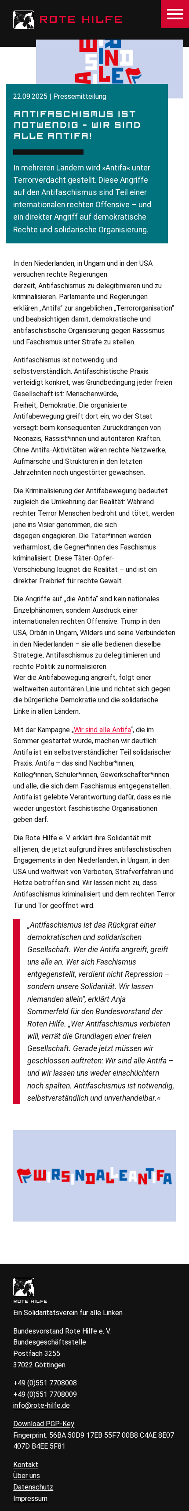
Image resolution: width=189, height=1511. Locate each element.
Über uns (26, 1475)
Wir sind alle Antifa (102, 730)
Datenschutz (33, 1487)
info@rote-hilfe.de (41, 1405)
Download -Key (43, 1424)
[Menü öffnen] (175, 14)
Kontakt (25, 1464)
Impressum (30, 1498)
